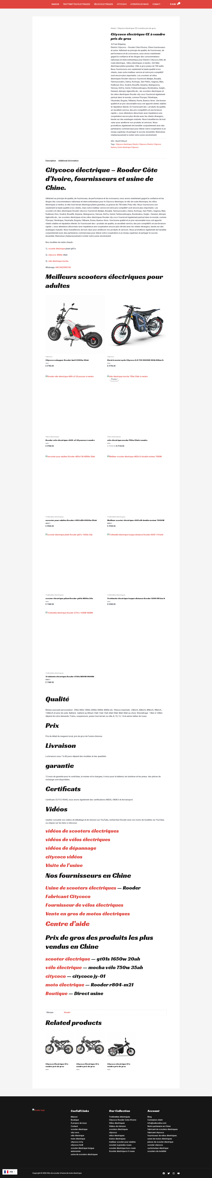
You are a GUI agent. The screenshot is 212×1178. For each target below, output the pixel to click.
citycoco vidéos (64, 856)
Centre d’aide (68, 923)
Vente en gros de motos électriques (88, 913)
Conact (156, 4)
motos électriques (117, 1139)
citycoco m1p (77, 1142)
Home (113, 28)
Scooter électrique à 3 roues (122, 1151)
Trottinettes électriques (76, 4)
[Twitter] (169, 1173)
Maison (55, 4)
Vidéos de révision (117, 1126)
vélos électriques (117, 1135)
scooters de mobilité (156, 1151)
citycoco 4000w (55, 255)
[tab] (51, 160)
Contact (74, 1126)
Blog (149, 1117)
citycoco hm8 (77, 1145)
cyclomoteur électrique (157, 1148)
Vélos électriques (103, 4)
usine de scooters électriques (84, 1154)
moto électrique (65, 984)
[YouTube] (178, 1173)
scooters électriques (118, 1129)
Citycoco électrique (124, 144)
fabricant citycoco (155, 1132)
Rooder (67, 1012)
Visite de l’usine (64, 865)
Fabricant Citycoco (68, 896)
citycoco (56, 976)
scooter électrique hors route (122, 1148)
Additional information (68, 161)
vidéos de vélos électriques (78, 839)
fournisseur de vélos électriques (162, 1135)
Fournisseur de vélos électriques (84, 905)
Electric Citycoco (139, 144)
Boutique (57, 993)
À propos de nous (140, 4)
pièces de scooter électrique (160, 1142)
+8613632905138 (63, 267)
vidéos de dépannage (71, 848)
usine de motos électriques (159, 1139)
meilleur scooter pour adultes (122, 1142)
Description (51, 161)
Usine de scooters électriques (81, 887)
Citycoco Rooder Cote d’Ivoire (122, 1120)
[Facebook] (164, 1173)
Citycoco (122, 4)
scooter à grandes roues (120, 1145)
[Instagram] (173, 1173)
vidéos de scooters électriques (82, 831)
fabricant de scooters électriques (162, 1129)
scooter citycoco (155, 1145)
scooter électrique (56, 248)
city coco (75, 1132)
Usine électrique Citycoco (128, 147)
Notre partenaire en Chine (159, 1126)
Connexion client (155, 1120)
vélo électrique (64, 967)
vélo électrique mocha (58, 261)
